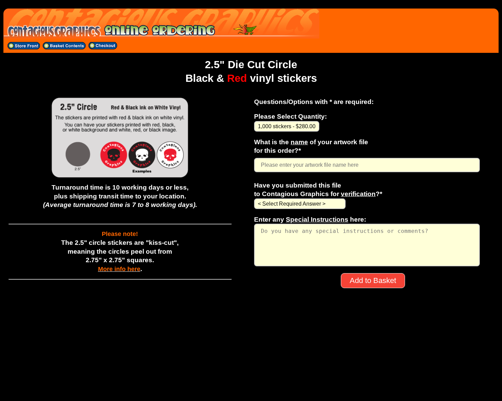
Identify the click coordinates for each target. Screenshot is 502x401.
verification (358, 193)
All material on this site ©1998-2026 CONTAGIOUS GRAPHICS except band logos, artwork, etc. (251, 388)
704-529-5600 (251, 370)
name (299, 142)
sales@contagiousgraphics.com (251, 379)
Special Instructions (317, 219)
